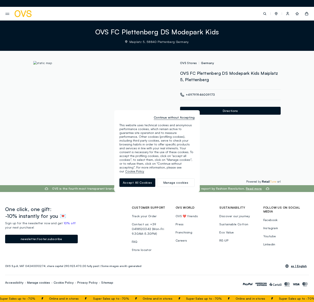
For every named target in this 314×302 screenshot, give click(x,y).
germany (207, 63)
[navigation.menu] (7, 14)
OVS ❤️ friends (187, 216)
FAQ (135, 241)
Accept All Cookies (137, 182)
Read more (254, 188)
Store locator (142, 250)
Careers (181, 240)
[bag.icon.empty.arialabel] (306, 14)
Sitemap (107, 282)
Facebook (270, 220)
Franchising (184, 232)
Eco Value (226, 232)
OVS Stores (188, 63)
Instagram (270, 228)
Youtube (269, 236)
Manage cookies (38, 282)
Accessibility (14, 282)
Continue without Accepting (174, 117)
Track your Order (144, 216)
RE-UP (224, 240)
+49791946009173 (200, 94)
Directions (230, 111)
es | (299, 266)
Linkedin (269, 244)
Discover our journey (234, 216)
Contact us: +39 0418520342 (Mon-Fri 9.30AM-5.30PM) (148, 228)
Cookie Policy (64, 282)
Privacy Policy (87, 282)
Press (180, 224)
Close (303, 298)
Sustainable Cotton (233, 224)
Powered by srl (263, 181)
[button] (276, 14)
